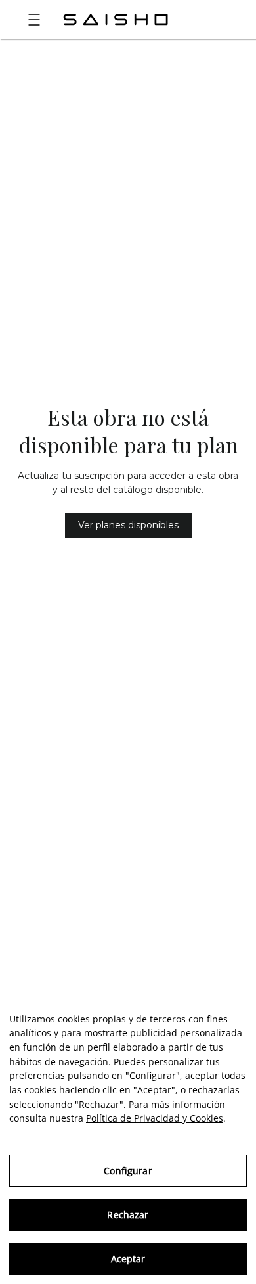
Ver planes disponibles (128, 525)
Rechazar (127, 1214)
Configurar (128, 1170)
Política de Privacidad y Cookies (154, 1118)
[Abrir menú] (34, 20)
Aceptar (128, 1258)
